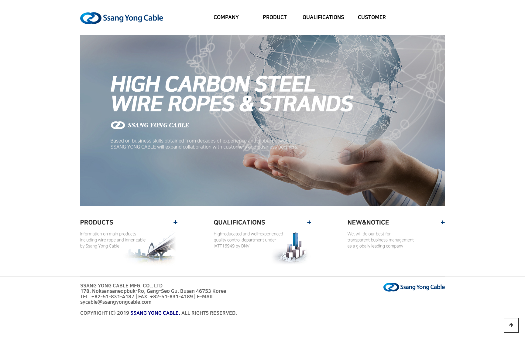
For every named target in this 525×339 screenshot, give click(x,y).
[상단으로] (511, 325)
